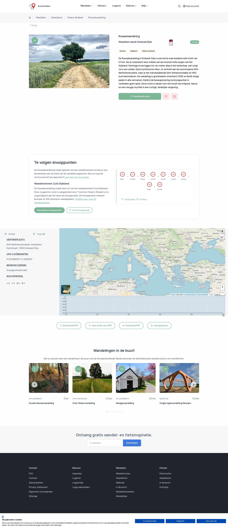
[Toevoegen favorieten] (166, 96)
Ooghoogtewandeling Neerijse (175, 403)
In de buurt (121, 487)
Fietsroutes (165, 473)
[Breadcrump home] (30, 18)
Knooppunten (160, 325)
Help (143, 5)
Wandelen (85, 5)
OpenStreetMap (190, 294)
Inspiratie (77, 473)
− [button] (222, 290)
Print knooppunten (80, 210)
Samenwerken (36, 482)
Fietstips (164, 487)
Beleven (130, 5)
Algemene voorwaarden (41, 491)
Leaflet (173, 294)
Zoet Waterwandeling (83, 403)
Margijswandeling (125, 403)
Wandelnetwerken (125, 491)
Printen (143, 199)
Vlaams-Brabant (75, 17)
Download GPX (70, 325)
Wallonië (120, 482)
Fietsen (101, 5)
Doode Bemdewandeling (41, 403)
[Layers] (221, 236)
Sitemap (33, 496)
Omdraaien (129, 199)
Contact (33, 478)
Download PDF (132, 325)
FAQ (31, 473)
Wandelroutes (123, 473)
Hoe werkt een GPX (101, 325)
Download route (141, 96)
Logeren (116, 5)
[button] (222, 231)
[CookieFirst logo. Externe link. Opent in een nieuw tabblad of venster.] (3, 517)
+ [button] (222, 287)
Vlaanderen (56, 17)
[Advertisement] (114, 126)
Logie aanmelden (81, 487)
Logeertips (77, 482)
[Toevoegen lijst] (174, 96)
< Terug (33, 25)
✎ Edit (211, 294)
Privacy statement (38, 487)
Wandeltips (121, 496)
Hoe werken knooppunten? (49, 210)
